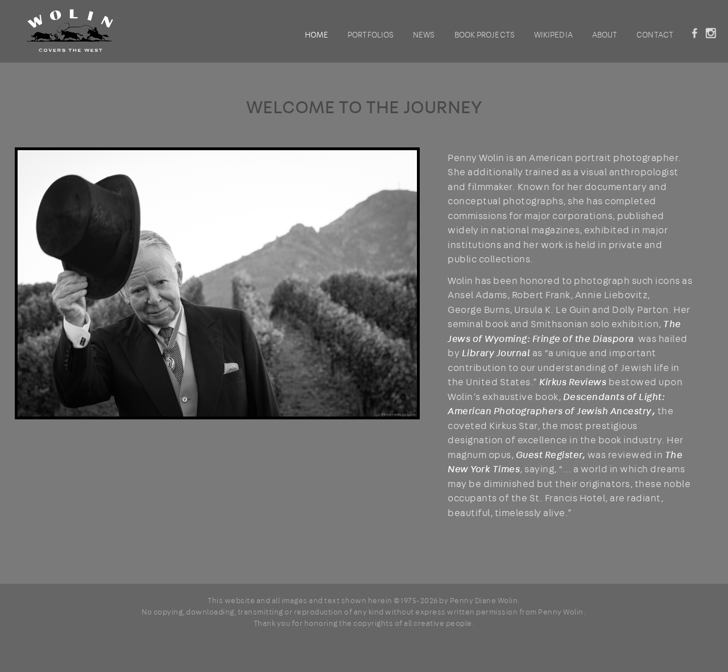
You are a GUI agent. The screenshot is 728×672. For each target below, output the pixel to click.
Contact (654, 35)
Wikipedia (553, 35)
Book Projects (484, 35)
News (424, 35)
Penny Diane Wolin (484, 600)
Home (316, 35)
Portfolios (371, 35)
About (605, 35)
